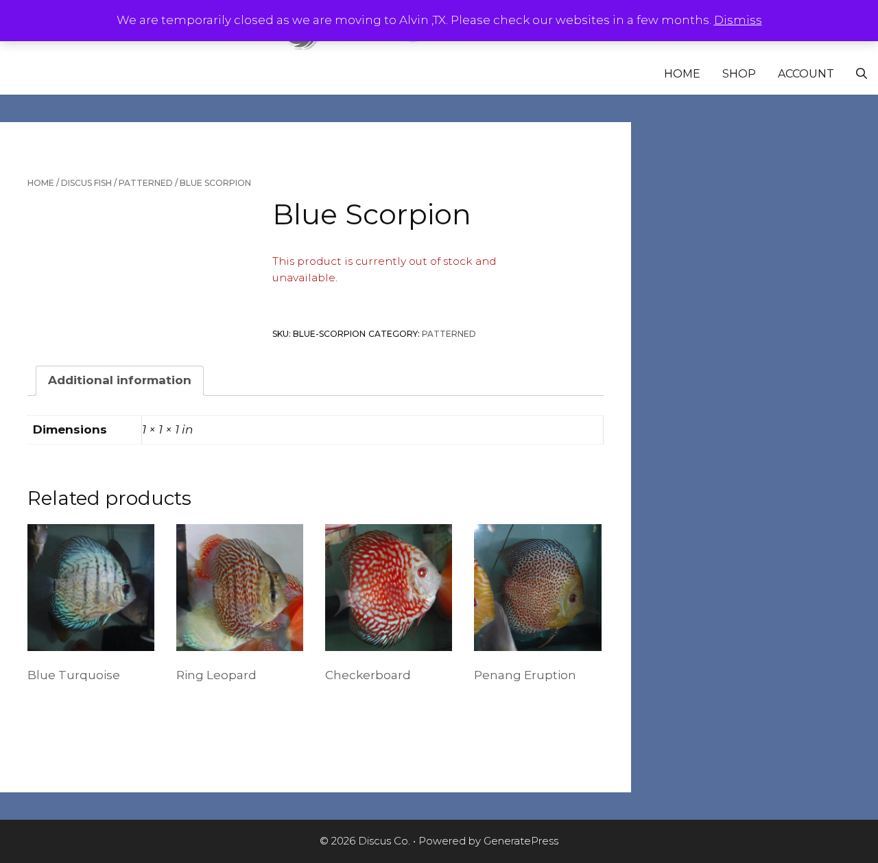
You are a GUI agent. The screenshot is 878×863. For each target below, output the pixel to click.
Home (682, 73)
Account (806, 73)
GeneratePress (521, 840)
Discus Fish (86, 183)
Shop (739, 73)
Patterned (146, 183)
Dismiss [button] (738, 20)
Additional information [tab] (119, 380)
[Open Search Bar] (861, 74)
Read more (64, 709)
